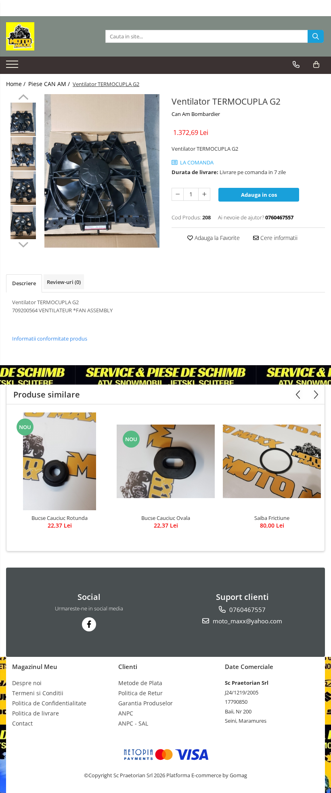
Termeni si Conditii (37, 693)
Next (23, 244)
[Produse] (13, 67)
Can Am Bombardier (196, 114)
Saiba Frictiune (271, 518)
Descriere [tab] (24, 283)
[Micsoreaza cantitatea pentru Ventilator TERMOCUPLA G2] (178, 194)
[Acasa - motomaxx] (46, 36)
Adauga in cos (259, 194)
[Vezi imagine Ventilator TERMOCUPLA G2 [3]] (23, 222)
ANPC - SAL (133, 723)
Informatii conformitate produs (49, 338)
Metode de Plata (140, 683)
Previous (23, 98)
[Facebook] (89, 624)
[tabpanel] (101, 171)
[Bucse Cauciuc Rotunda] (59, 461)
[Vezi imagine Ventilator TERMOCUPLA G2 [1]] (23, 153)
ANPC (125, 713)
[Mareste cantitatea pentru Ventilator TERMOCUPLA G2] (204, 194)
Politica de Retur (140, 693)
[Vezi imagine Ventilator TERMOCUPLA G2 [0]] (23, 119)
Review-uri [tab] (64, 282)
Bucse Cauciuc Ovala (165, 518)
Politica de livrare (35, 713)
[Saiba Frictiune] (272, 461)
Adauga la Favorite (216, 238)
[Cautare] (316, 36)
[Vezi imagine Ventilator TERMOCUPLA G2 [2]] (23, 188)
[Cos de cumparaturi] (316, 65)
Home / (16, 84)
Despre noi (27, 683)
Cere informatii (278, 238)
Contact (22, 723)
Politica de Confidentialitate (49, 703)
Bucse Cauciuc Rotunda (59, 518)
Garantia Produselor (145, 703)
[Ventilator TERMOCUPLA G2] (101, 171)
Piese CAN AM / (49, 84)
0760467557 (247, 610)
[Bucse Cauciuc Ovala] (166, 461)
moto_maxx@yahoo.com (246, 621)
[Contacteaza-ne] (296, 65)
